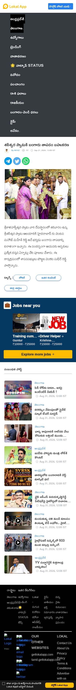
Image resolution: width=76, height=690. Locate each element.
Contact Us (64, 643)
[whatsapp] (26, 163)
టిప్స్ (20, 622)
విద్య (58, 597)
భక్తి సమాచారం (49, 610)
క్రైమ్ (46, 597)
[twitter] (17, 163)
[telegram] (8, 163)
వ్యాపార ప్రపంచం (60, 620)
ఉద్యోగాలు (23, 597)
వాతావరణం (62, 612)
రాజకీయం (37, 627)
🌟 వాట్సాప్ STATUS (23, 612)
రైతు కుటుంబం (61, 604)
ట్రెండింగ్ (22, 602)
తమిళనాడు (13, 608)
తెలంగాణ (16, 28)
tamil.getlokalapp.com (46, 659)
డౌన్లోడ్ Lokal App (59, 685)
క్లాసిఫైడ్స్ (48, 617)
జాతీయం (48, 602)
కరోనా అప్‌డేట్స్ (36, 619)
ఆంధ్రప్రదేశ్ (17, 18)
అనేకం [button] (14, 130)
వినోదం (36, 612)
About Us (63, 648)
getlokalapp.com (42, 654)
